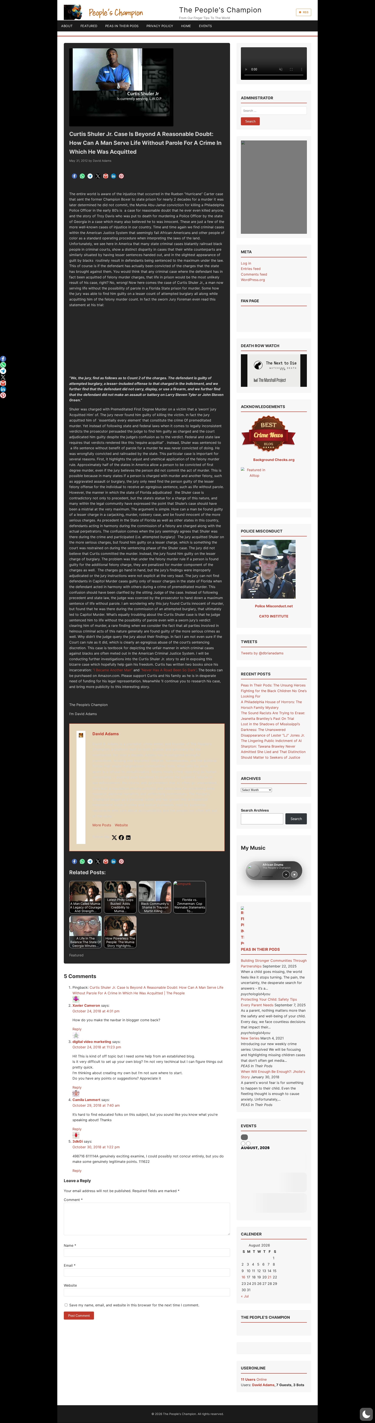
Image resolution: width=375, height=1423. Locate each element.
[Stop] (294, 874)
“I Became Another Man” (112, 670)
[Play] (286, 874)
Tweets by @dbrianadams (262, 653)
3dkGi (77, 1141)
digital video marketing (91, 1041)
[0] (3, 359)
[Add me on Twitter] (114, 838)
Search (296, 819)
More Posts (101, 825)
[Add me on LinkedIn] (128, 838)
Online (254, 1379)
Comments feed (254, 274)
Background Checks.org (273, 459)
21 (269, 1277)
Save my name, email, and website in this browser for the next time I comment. (134, 1305)
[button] (366, 1414)
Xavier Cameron (86, 1005)
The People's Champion (220, 10)
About (67, 26)
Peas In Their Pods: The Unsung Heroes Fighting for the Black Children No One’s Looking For (274, 690)
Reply (77, 1029)
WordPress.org (253, 280)
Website (121, 825)
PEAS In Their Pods (122, 26)
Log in (246, 263)
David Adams (102, 160)
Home (186, 26)
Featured (89, 26)
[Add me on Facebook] (121, 838)
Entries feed (251, 268)
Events (205, 26)
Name (70, 1245)
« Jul (245, 1296)
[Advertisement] (147, 341)
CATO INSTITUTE (273, 616)
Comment (73, 1200)
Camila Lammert (86, 1100)
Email (70, 1265)
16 (243, 1277)
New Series (250, 1038)
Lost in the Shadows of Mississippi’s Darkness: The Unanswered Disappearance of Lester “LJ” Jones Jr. (273, 729)
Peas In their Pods (260, 949)
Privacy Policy (159, 26)
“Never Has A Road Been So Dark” (168, 670)
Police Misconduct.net (274, 606)
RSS (306, 12)
